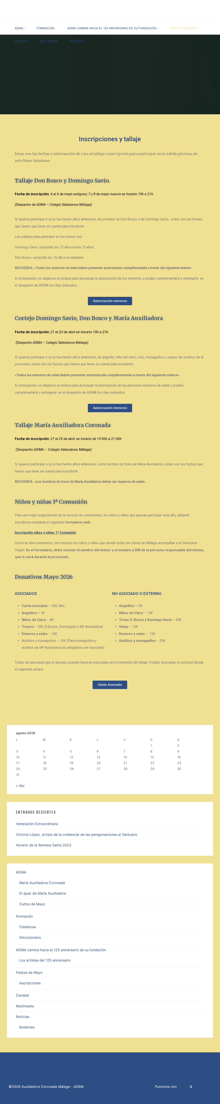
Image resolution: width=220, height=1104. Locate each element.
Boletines (26, 1027)
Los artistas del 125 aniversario (44, 960)
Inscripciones (30, 983)
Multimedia (25, 1006)
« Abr (20, 785)
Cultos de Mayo (32, 904)
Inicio (56, 1056)
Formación (24, 916)
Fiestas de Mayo (29, 972)
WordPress (202, 1086)
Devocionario (30, 937)
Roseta (183, 1086)
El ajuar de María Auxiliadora (42, 893)
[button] (110, 301)
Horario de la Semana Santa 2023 (43, 845)
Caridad (22, 995)
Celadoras (27, 927)
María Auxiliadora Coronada (42, 883)
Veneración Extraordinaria (37, 824)
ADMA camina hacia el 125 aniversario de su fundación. (61, 950)
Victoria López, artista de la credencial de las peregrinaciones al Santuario (77, 834)
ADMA (21, 872)
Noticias (22, 1016)
